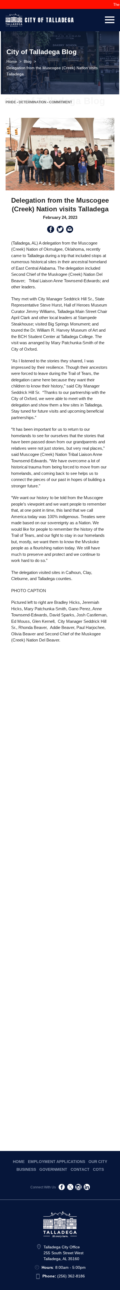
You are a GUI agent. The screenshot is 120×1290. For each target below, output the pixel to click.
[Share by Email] (69, 230)
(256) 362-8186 (63, 1276)
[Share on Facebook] (50, 230)
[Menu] (109, 19)
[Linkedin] (87, 1187)
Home (19, 1161)
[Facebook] (62, 1187)
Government (53, 1169)
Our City (97, 1161)
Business (26, 1169)
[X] (70, 1187)
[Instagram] (78, 1187)
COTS (98, 1169)
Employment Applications (56, 1161)
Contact (80, 1169)
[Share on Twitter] (60, 230)
